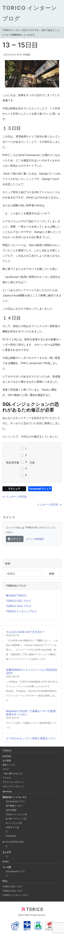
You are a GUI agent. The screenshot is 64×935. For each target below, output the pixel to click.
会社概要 (6, 760)
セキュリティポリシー (13, 786)
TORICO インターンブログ (15, 895)
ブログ (5, 769)
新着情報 (6, 756)
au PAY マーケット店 (16, 818)
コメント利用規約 (35, 538)
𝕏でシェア (14, 488)
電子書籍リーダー (14, 805)
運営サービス (8, 764)
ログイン (15, 539)
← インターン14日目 (14, 496)
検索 (51, 573)
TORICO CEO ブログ (18, 600)
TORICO (27, 915)
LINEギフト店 (12, 827)
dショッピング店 (14, 823)
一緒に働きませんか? (12, 773)
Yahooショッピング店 (16, 814)
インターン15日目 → (49, 504)
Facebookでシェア (40, 488)
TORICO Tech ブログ (18, 606)
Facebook (11, 835)
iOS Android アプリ (15, 801)
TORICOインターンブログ (21, 611)
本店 (14, 797)
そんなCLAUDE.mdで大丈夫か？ (25, 631)
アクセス (6, 777)
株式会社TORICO (16, 595)
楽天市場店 (11, 810)
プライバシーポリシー (13, 782)
